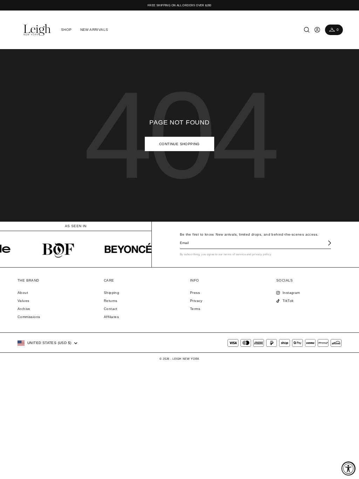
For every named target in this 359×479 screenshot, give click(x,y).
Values (23, 301)
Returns (110, 301)
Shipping (111, 293)
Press (195, 293)
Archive (24, 309)
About (23, 293)
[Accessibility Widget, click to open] (348, 468)
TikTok (288, 301)
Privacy (196, 301)
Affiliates (111, 317)
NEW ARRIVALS (94, 30)
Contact (110, 309)
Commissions (29, 317)
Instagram (291, 293)
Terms (195, 309)
